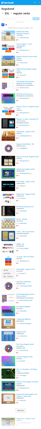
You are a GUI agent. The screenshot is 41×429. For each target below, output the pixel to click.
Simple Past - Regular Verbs (25, 194)
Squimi (22, 273)
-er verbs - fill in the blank (25, 257)
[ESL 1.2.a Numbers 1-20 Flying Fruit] (8, 373)
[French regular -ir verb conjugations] (8, 48)
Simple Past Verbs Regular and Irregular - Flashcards (27, 395)
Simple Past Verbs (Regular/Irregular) (22, 32)
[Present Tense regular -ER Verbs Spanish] (8, 386)
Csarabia (23, 198)
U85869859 (23, 148)
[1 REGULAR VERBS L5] (8, 323)
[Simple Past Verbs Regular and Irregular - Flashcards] (8, 398)
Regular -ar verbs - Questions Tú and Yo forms (27, 120)
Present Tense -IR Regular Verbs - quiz (27, 107)
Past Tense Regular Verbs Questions (25, 345)
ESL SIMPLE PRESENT (23, 307)
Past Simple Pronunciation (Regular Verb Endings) (25, 82)
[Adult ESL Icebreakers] (8, 286)
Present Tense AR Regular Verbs (27, 156)
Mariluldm (23, 211)
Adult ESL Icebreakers (23, 282)
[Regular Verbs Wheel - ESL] (8, 148)
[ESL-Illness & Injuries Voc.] (8, 211)
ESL (7, 13)
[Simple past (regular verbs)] (8, 173)
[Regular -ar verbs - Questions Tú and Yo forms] (8, 123)
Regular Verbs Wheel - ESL (25, 144)
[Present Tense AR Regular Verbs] (8, 161)
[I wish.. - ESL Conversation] (8, 236)
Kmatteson (23, 336)
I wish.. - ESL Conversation (25, 232)
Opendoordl (24, 350)
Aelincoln (23, 400)
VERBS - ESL (20, 244)
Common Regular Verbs (24, 357)
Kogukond (7, 9)
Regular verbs (21, 332)
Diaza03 (22, 361)
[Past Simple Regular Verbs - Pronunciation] (8, 298)
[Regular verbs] (8, 336)
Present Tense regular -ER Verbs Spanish (27, 383)
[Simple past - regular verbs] (8, 136)
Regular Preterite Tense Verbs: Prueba (27, 57)
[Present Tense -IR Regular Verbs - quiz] (8, 111)
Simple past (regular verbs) (25, 169)
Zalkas (22, 186)
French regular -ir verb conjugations (24, 45)
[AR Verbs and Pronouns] (8, 98)
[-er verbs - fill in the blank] (8, 261)
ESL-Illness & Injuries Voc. (25, 207)
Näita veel (20, 410)
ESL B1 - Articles (21, 219)
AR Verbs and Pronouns (24, 94)
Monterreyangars (25, 323)
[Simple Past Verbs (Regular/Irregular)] (8, 35)
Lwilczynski (23, 63)
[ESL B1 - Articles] (8, 223)
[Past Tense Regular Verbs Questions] (8, 348)
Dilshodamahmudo (26, 300)
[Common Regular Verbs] (8, 361)
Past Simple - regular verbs (25, 182)
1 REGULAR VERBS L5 (23, 319)
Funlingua (23, 375)
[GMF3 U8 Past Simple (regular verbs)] (8, 73)
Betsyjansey (24, 50)
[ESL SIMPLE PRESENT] (8, 311)
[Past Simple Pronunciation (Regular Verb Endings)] (8, 86)
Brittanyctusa (24, 37)
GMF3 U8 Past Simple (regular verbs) (26, 70)
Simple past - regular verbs (25, 131)
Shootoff (23, 75)
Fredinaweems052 (26, 286)
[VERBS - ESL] (8, 248)
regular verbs (21, 13)
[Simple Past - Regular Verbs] (8, 198)
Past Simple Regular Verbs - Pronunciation (26, 295)
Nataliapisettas (25, 136)
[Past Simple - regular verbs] (8, 186)
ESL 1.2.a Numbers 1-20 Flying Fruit (26, 370)
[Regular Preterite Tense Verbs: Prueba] (8, 60)
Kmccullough (24, 248)
